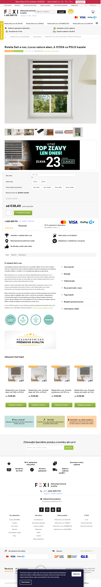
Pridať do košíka (23, 213)
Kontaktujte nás (37, 520)
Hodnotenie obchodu (29, 5)
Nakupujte (79, 2)
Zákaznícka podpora (51, 499)
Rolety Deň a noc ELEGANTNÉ (61, 529)
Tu (57, 227)
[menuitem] (13, 23)
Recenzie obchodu (85, 523)
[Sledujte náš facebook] (41, 509)
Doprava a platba (45, 5)
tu (57, 577)
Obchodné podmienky (60, 5)
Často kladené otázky (14, 532)
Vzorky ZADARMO (13, 520)
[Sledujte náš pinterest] (58, 509)
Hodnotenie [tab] (21, 255)
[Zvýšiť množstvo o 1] (12, 212)
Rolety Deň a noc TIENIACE (62, 523)
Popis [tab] (6, 255)
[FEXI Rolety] (49, 485)
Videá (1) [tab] (13, 255)
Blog (14, 536)
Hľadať (61, 12)
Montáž (16, 5)
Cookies (38, 536)
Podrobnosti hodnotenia (50, 51)
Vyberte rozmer (14, 405)
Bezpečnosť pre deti (86, 526)
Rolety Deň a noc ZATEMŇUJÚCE (61, 526)
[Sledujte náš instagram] (47, 509)
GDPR (38, 532)
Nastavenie (25, 582)
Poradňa (13, 523)
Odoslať (68, 448)
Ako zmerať (7, 5)
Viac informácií (85, 551)
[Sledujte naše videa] (52, 509)
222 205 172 (11, 221)
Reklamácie (74, 5)
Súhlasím (75, 574)
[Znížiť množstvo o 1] (12, 214)
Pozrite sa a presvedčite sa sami (42, 308)
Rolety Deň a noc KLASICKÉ (62, 520)
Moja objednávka (38, 539)
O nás (85, 520)
